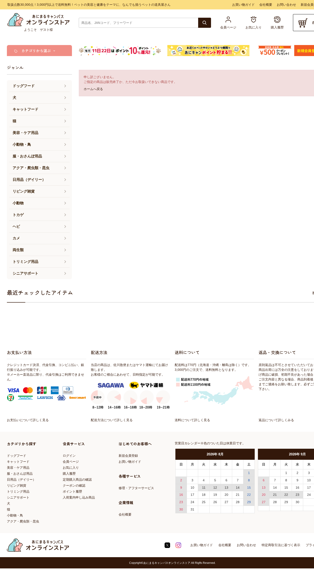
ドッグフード (16, 455)
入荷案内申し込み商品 (79, 497)
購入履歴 (69, 473)
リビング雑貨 (16, 485)
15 (249, 487)
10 (192, 487)
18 (204, 495)
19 (215, 495)
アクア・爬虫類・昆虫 (23, 521)
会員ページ (71, 461)
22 (249, 495)
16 (181, 495)
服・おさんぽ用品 (20, 473)
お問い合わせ (286, 4)
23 (181, 502)
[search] (204, 23)
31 (192, 509)
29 (249, 502)
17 (192, 495)
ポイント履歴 (72, 491)
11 (204, 487)
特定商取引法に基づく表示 (281, 545)
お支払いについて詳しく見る (28, 420)
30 (181, 509)
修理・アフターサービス (136, 488)
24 (192, 502)
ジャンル (15, 67)
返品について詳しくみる (276, 420)
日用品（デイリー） (21, 479)
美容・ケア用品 (18, 467)
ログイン (69, 455)
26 (215, 502)
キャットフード (18, 461)
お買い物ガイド (243, 4)
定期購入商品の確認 (77, 479)
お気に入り (71, 467)
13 (226, 487)
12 (215, 487)
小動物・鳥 (15, 515)
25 (204, 502)
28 (238, 502)
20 (226, 495)
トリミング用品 (18, 491)
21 (238, 495)
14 (238, 487)
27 (226, 502)
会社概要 (265, 4)
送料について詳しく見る (192, 420)
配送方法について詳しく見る (112, 420)
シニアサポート (18, 497)
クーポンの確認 (74, 485)
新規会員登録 (128, 455)
